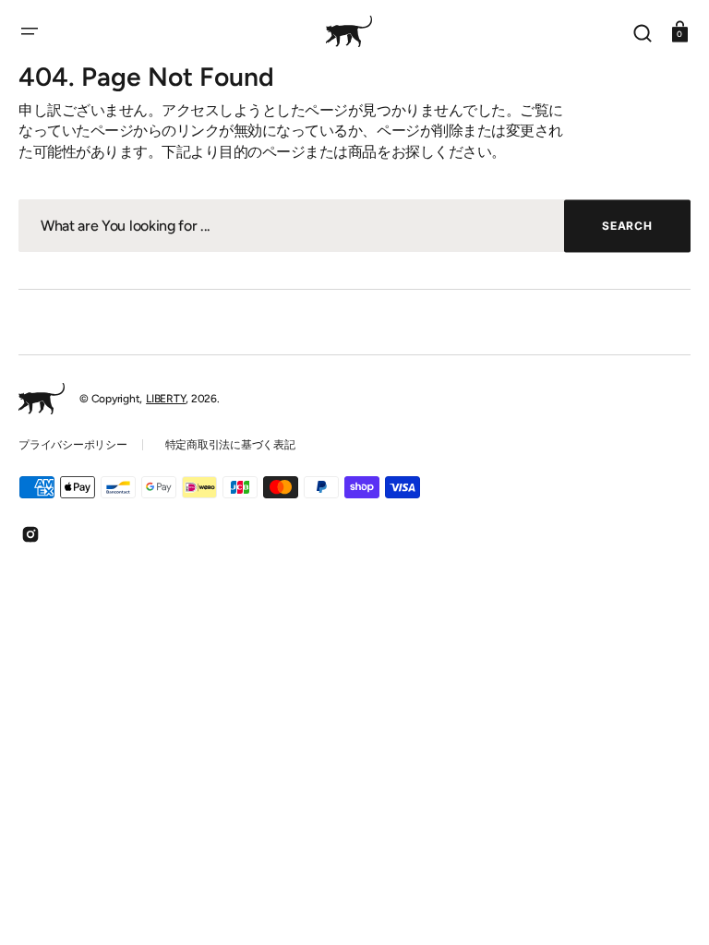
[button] (29, 31)
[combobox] (354, 225)
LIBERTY (166, 398)
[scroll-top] (670, 906)
